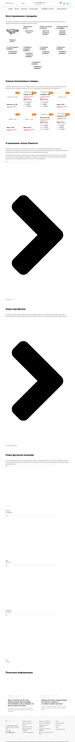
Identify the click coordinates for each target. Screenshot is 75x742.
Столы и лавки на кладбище (43, 726)
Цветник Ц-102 (44, 117)
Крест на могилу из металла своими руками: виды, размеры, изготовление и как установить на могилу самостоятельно (21, 702)
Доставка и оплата (60, 729)
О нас (23, 3)
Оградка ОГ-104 (28, 94)
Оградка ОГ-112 (61, 116)
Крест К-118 (10, 127)
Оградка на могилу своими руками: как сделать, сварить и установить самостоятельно (54, 702)
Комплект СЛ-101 (12, 104)
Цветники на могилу (27, 726)
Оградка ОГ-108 (45, 94)
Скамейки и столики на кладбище (44, 729)
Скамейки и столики (47, 9)
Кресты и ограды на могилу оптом (46, 733)
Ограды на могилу (26, 721)
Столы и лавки (33, 9)
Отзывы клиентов (60, 723)
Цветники (24, 9)
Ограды (10, 9)
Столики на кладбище (27, 732)
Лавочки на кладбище (44, 721)
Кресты (17, 9)
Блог (57, 727)
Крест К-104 (60, 104)
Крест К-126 (27, 127)
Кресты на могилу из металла (27, 724)
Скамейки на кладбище (44, 723)
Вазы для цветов (62, 9)
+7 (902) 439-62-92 (12, 726)
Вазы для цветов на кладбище (27, 729)
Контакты (58, 725)
